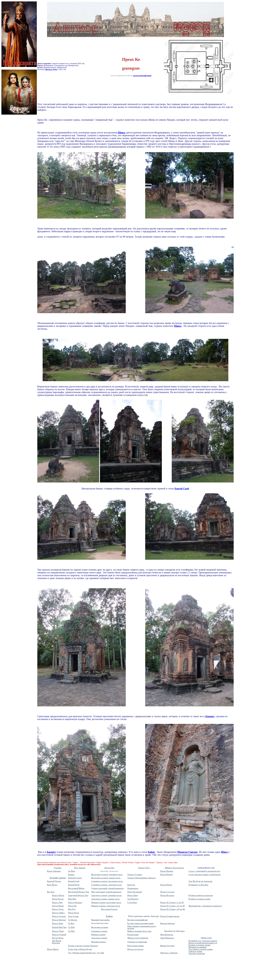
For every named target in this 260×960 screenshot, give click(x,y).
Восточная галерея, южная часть (106, 878)
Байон (109, 916)
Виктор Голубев (167, 946)
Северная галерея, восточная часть (107, 881)
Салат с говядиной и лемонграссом (204, 871)
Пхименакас (132, 888)
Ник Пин (72, 899)
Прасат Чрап (58, 931)
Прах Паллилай (134, 892)
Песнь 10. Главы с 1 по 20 (172, 902)
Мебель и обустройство (137, 938)
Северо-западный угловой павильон (107, 888)
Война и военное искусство (139, 931)
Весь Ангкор (79, 868)
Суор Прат (132, 902)
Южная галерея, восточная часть (106, 902)
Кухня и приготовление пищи (140, 923)
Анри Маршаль (167, 938)
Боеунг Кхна (57, 938)
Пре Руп (72, 909)
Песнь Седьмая (167, 892)
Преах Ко (72, 906)
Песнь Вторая (166, 874)
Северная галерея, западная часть (106, 885)
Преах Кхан (73, 913)
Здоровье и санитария (137, 942)
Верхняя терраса (98, 942)
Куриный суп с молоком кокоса (203, 941)
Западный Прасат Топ (78, 895)
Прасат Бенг (57, 923)
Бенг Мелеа (52, 885)
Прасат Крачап (59, 920)
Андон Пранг (58, 906)
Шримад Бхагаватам (174, 868)
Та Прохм (72, 920)
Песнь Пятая (166, 885)
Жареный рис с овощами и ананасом (205, 906)
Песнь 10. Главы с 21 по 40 (172, 906)
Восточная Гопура (109, 909)
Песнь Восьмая (167, 895)
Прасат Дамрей (59, 934)
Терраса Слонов (134, 874)
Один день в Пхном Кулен (80, 949)
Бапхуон (131, 885)
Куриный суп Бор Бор (198, 885)
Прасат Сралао (59, 916)
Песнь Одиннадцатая (169, 916)
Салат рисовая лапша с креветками (205, 874)
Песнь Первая (166, 871)
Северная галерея (99, 931)
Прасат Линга (58, 913)
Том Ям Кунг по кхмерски (200, 881)
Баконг (71, 874)
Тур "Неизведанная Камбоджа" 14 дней (86, 953)
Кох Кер (50, 892)
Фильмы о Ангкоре (169, 953)
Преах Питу (132, 895)
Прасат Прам (58, 895)
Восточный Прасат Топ (78, 892)
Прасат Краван (75, 902)
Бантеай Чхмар (54, 881)
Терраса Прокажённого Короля (141, 878)
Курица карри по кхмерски (201, 895)
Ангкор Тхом (144, 868)
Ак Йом (71, 871)
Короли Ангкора (167, 923)
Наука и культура (135, 949)
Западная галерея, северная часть (106, 895)
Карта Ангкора (54, 871)
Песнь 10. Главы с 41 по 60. (172, 909)
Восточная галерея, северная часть (107, 874)
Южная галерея (98, 934)
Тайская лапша (195, 951)
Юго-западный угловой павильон (106, 892)
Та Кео (71, 923)
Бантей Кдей (73, 885)
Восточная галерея (99, 927)
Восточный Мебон (76, 888)
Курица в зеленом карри (199, 899)
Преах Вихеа (53, 949)
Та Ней (71, 927)
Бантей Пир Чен (59, 927)
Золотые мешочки (197, 953)
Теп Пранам (132, 899)
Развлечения (132, 934)
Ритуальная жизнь (135, 946)
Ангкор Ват (109, 868)
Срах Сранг (73, 916)
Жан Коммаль (166, 934)
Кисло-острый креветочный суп (203, 943)
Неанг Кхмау (58, 899)
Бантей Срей (73, 881)
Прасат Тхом (58, 909)
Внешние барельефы (100, 920)
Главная (57, 868)
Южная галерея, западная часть (105, 906)
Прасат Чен (57, 902)
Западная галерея (99, 938)
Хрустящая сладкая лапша (201, 949)
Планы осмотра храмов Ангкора (83, 946)
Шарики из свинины (198, 947)
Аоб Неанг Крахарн (56, 942)
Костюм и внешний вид (137, 920)
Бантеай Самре (75, 878)
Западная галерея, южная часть (105, 899)
